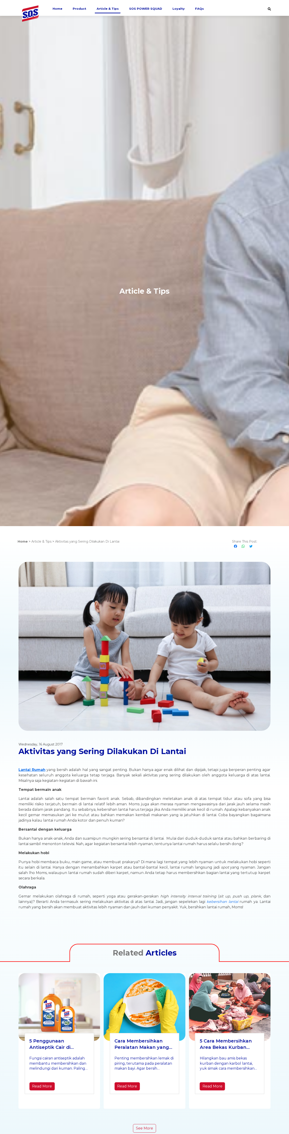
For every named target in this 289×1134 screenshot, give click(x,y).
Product (79, 8)
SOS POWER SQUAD (145, 8)
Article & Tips (108, 8)
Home (57, 8)
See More (144, 1128)
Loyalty (178, 8)
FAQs (199, 8)
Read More (42, 1086)
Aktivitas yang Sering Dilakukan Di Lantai (87, 541)
